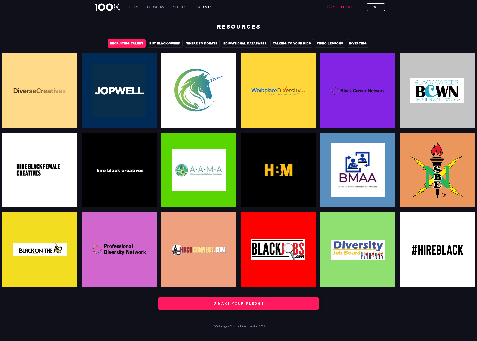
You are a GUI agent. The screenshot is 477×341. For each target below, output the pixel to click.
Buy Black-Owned (164, 43)
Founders (155, 7)
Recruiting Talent (126, 43)
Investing (358, 43)
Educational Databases (245, 43)
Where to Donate (201, 43)
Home (134, 7)
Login (376, 7)
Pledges (179, 7)
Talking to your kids (292, 43)
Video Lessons (330, 43)
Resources (203, 7)
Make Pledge (342, 7)
